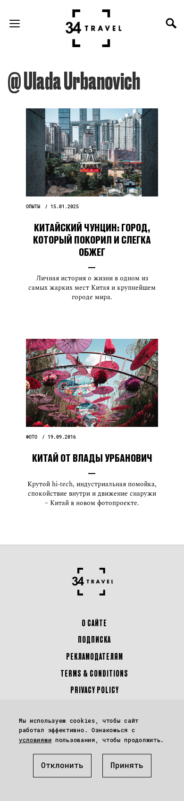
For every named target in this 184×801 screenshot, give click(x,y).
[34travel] (94, 28)
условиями (35, 740)
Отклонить (62, 765)
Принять (126, 765)
